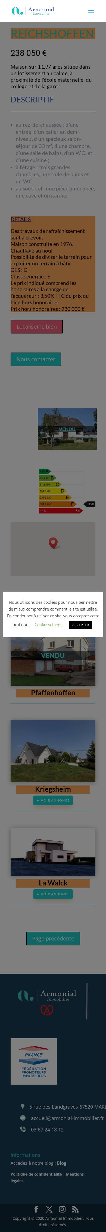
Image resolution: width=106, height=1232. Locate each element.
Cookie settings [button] (48, 624)
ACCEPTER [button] (80, 624)
